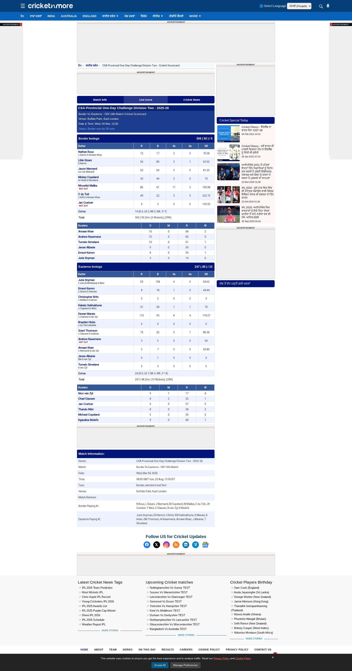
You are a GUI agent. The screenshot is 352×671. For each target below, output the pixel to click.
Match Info (100, 99)
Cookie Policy (209, 649)
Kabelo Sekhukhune (90, 307)
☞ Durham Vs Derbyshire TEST (166, 615)
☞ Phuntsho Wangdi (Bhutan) (248, 618)
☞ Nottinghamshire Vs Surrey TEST (168, 587)
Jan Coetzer (85, 204)
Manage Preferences (185, 665)
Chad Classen (86, 398)
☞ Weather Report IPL (92, 624)
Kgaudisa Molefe (88, 420)
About (98, 649)
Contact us (263, 649)
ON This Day (147, 649)
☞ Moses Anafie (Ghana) (246, 614)
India (51, 16)
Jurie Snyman (86, 258)
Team (113, 649)
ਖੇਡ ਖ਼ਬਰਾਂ (129, 16)
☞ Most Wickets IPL (91, 592)
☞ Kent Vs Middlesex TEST (163, 610)
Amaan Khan (86, 231)
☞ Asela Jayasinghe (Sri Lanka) (250, 592)
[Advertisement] (145, 437)
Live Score (145, 99)
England (89, 16)
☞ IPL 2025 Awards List (93, 606)
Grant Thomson (88, 332)
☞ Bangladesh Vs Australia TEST (167, 628)
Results (168, 649)
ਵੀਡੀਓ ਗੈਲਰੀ (176, 16)
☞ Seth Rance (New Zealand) (249, 623)
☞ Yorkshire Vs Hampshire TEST (167, 606)
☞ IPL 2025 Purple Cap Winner (97, 610)
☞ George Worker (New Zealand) (251, 596)
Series (128, 649)
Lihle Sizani (85, 162)
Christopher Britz (88, 298)
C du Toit (89, 196)
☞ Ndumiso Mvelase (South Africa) (252, 632)
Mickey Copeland (88, 178)
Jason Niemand (87, 170)
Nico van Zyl (85, 393)
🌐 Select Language (273, 6)
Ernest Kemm (86, 252)
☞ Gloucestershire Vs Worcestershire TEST (173, 624)
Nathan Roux (90, 153)
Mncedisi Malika (87, 187)
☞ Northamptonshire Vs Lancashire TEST (172, 619)
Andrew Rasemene (89, 236)
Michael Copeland (89, 414)
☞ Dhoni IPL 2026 (89, 615)
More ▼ (195, 16)
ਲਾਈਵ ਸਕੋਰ (110, 16)
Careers (186, 649)
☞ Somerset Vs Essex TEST (164, 601)
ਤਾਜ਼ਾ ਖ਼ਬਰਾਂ (36, 16)
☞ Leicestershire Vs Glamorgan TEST (169, 596)
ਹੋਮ (22, 16)
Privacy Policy (237, 649)
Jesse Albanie (86, 247)
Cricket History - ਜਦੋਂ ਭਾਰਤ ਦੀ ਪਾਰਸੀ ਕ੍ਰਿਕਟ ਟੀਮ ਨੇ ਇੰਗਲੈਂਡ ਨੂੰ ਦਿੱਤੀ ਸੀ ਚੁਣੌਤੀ (258, 149)
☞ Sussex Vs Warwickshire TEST (167, 592)
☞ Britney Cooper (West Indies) (250, 628)
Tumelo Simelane (88, 242)
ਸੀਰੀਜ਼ (158, 16)
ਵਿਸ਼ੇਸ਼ (144, 16)
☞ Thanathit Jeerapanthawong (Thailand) (249, 606)
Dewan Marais (88, 315)
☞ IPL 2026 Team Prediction (95, 587)
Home (84, 649)
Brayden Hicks (87, 324)
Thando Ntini (86, 409)
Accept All (160, 665)
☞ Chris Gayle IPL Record (94, 596)
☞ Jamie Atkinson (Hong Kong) (249, 601)
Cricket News (191, 99)
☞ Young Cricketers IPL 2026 (96, 601)
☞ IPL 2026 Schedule (91, 619)
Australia (69, 16)
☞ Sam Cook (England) (245, 587)
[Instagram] (166, 544)
